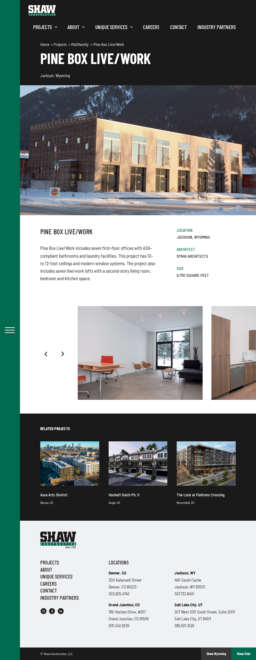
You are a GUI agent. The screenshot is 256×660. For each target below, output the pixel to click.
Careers (151, 27)
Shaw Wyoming (216, 654)
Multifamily (80, 44)
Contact (178, 27)
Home (45, 44)
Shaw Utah (243, 654)
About (73, 27)
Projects (42, 27)
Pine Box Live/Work (108, 44)
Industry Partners (216, 27)
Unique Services (111, 27)
